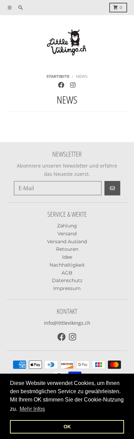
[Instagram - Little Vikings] (72, 85)
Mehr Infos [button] (32, 409)
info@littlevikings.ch (67, 323)
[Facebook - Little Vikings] (61, 85)
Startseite (57, 76)
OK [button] (67, 426)
